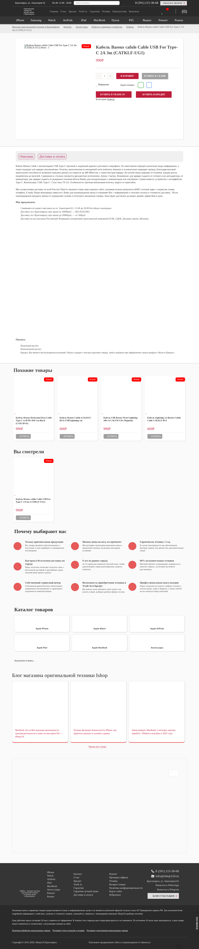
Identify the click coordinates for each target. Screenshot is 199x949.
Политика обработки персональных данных (31, 930)
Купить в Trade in (112, 94)
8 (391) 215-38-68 (146, 3)
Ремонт (51, 893)
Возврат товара (117, 884)
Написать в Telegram (167, 889)
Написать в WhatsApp (167, 885)
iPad (49, 882)
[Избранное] (162, 12)
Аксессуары (53, 889)
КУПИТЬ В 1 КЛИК (155, 76)
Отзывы (106, 11)
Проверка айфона (118, 877)
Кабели (111, 99)
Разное (50, 896)
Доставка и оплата (83, 894)
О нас (63, 11)
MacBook (52, 886)
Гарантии (95, 11)
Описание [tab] (26, 156)
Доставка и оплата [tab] (52, 156)
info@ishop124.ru (167, 876)
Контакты (134, 11)
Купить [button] (24, 436)
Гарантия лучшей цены (86, 891)
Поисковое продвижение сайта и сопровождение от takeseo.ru (119, 942)
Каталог (78, 874)
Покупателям (119, 11)
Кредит (72, 11)
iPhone (50, 872)
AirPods (51, 879)
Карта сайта (115, 891)
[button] (102, 85)
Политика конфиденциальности (126, 888)
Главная (54, 11)
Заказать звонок (172, 3)
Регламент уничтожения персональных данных (107, 930)
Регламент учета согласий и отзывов (68, 930)
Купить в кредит (153, 94)
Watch (50, 875)
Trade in (83, 11)
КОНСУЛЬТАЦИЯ (163, 896)
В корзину (127, 76)
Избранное (115, 894)
